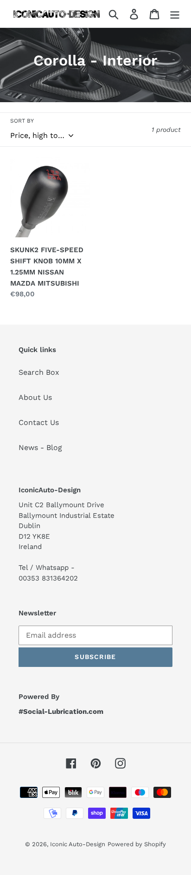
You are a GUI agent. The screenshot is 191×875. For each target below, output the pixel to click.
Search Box (39, 372)
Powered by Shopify (137, 844)
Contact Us (39, 422)
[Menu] (175, 13)
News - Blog (40, 447)
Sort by (22, 121)
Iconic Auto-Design (77, 844)
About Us (35, 397)
